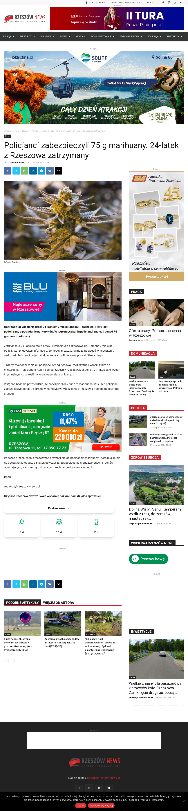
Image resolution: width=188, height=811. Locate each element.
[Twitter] (175, 2)
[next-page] (12, 661)
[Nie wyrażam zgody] (183, 801)
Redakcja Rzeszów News (141, 697)
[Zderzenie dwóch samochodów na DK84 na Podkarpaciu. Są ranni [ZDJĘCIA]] (62, 623)
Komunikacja (143, 353)
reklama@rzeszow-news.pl (103, 777)
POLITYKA (45, 36)
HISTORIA (90, 634)
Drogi (132, 377)
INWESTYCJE (141, 631)
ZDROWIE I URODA (145, 457)
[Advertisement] (63, 556)
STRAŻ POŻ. (26, 36)
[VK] (50, 171)
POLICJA (7, 36)
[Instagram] (169, 2)
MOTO (79, 36)
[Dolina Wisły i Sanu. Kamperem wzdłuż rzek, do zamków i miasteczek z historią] (156, 485)
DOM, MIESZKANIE (101, 36)
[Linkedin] (33, 171)
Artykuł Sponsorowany (140, 523)
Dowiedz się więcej (101, 805)
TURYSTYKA (173, 36)
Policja (138, 408)
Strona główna (11, 130)
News (25, 130)
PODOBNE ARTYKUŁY (22, 603)
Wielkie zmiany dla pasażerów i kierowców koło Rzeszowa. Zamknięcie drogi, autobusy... (141, 388)
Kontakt (150, 2)
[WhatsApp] (24, 171)
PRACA (136, 292)
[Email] (58, 171)
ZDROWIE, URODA (129, 36)
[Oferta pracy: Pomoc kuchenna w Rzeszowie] (156, 312)
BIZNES (63, 36)
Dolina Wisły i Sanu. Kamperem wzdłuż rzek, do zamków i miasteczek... (155, 514)
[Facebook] (163, 2)
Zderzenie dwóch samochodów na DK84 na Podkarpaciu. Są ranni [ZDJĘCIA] (61, 643)
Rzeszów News (17, 162)
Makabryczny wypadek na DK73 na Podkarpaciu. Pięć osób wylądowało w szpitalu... (166, 438)
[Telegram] (41, 171)
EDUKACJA (153, 36)
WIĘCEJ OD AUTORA (58, 603)
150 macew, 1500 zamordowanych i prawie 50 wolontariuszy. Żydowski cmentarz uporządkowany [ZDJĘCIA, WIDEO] (100, 646)
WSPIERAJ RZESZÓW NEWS (152, 543)
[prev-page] (6, 661)
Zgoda (80, 805)
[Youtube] (181, 2)
